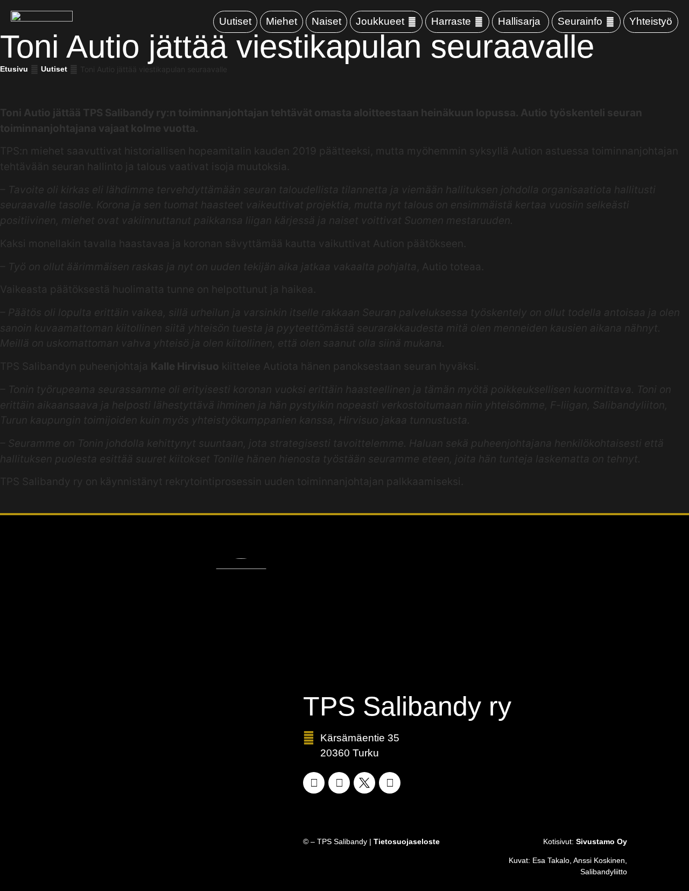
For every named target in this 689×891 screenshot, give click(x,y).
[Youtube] (389, 783)
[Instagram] (339, 783)
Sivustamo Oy (601, 841)
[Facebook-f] (314, 783)
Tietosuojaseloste (407, 841)
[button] (386, 22)
